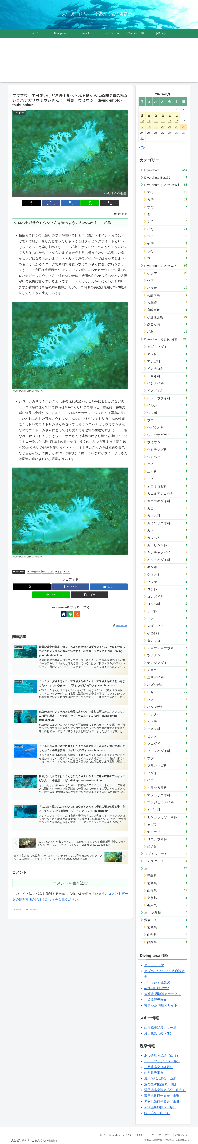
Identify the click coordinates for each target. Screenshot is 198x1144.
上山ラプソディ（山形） (162, 1061)
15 (176, 121)
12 (156, 121)
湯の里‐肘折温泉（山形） (162, 1084)
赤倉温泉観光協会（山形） (163, 1101)
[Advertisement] (99, 61)
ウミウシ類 (48, 572)
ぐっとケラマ (154, 965)
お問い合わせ (181, 1135)
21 (169, 127)
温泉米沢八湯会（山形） (161, 1078)
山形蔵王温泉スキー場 (160, 1027)
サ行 (59, 572)
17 (142, 127)
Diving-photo (35, 572)
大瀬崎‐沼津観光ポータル (162, 994)
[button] (109, 203)
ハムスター (128, 1135)
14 (169, 121)
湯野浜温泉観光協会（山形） (165, 1090)
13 (163, 121)
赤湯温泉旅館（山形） (160, 1107)
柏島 (67, 572)
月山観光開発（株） (158, 1033)
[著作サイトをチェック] (64, 614)
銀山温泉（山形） (157, 1113)
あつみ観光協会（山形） (162, 1055)
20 (163, 127)
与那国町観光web (156, 988)
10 (142, 121)
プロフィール (143, 1135)
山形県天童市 (153, 1073)
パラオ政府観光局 (157, 982)
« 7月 (142, 147)
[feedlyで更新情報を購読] (70, 614)
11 (148, 121)
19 (156, 127)
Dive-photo (20, 572)
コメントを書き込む (70, 883)
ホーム (103, 1135)
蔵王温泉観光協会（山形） (163, 1096)
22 (176, 127)
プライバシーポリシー (162, 1135)
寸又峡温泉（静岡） (158, 1067)
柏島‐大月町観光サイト (161, 1005)
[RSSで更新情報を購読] (77, 614)
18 (149, 127)
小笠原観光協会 (155, 999)
